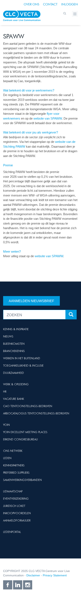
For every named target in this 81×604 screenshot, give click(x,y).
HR (4, 391)
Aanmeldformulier (17, 520)
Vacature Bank (13, 398)
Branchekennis (14, 351)
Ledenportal (12, 532)
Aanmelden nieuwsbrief (31, 301)
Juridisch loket (14, 506)
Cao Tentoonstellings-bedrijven (27, 406)
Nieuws (8, 336)
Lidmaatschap (12, 491)
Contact (50, 4)
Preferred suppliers (16, 472)
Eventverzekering (16, 498)
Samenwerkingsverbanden (22, 480)
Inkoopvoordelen (17, 513)
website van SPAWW (47, 118)
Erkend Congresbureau (20, 439)
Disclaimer (33, 575)
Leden (7, 458)
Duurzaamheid (13, 372)
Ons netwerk (12, 450)
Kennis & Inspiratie (16, 329)
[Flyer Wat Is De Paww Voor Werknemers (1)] (20, 118)
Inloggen (69, 4)
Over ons (31, 4)
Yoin (6, 424)
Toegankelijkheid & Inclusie (23, 365)
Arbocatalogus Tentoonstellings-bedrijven (36, 413)
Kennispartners (14, 465)
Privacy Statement (55, 575)
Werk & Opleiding (16, 384)
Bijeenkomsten (14, 343)
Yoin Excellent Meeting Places (25, 432)
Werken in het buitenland (21, 358)
